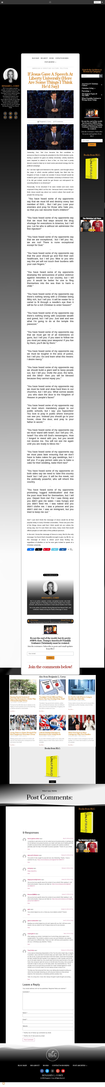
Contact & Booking (62, 58)
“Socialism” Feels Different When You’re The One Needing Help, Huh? (52, 698)
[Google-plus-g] (5, 117)
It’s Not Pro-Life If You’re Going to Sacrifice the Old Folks (80, 698)
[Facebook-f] (5, 113)
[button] (2, 2)
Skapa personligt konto (34, 879)
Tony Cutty (31, 950)
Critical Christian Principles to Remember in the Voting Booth (50, 734)
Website (25, 1026)
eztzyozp (30, 868)
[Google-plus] (58, 1071)
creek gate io (31, 933)
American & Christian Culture (45, 68)
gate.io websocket (33, 920)
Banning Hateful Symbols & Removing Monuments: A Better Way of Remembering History (23, 699)
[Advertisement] (87, 921)
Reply (29, 849)
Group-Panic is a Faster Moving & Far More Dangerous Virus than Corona (23, 734)
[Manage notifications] (3, 1083)
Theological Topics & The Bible (89, 95)
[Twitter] (10, 113)
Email (25, 1019)
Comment (26, 991)
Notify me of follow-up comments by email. (37, 1032)
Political (64, 68)
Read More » (12, 711)
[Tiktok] (16, 117)
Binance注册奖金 (32, 894)
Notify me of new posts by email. (34, 1035)
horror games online (33, 838)
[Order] (92, 169)
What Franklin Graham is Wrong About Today (91, 99)
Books (51, 58)
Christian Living (88, 88)
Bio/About (44, 58)
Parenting (85, 91)
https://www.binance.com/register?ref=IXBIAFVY (50, 859)
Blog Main (35, 58)
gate (29, 909)
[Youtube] (10, 117)
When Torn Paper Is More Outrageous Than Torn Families (79, 734)
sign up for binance (33, 855)
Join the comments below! (50, 667)
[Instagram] (16, 113)
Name (25, 1012)
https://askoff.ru (32, 871)
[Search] (102, 2)
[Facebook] (42, 1071)
